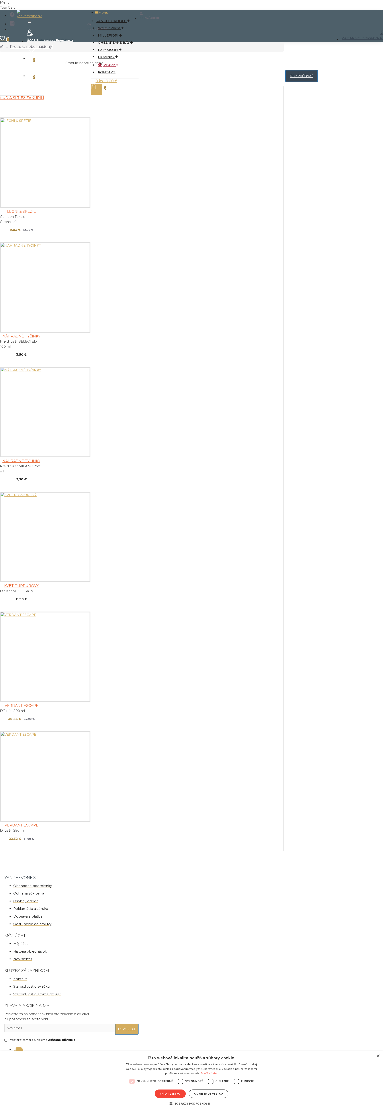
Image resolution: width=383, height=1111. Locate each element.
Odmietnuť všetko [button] (208, 1093)
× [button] (378, 1056)
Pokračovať (301, 76)
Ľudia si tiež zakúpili (22, 98)
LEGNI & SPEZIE (21, 211)
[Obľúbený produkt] (5, 231)
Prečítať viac (209, 1073)
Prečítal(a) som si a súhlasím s (42, 1039)
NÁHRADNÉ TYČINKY (21, 336)
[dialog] (191, 1081)
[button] (191, 1103)
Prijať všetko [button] (170, 1093)
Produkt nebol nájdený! (31, 47)
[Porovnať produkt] (15, 231)
